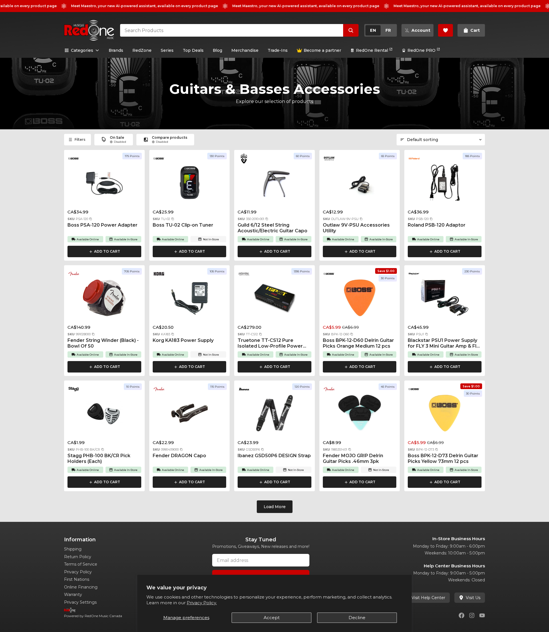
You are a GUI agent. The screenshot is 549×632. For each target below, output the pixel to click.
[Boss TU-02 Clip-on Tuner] (189, 184)
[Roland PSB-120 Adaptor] (445, 184)
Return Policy (77, 556)
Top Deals (193, 50)
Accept (272, 617)
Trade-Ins (278, 50)
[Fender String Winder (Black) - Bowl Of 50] (104, 299)
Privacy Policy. (202, 602)
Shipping (72, 549)
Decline (357, 617)
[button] (90, 218)
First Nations (76, 579)
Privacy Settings (80, 602)
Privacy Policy (78, 571)
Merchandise (244, 50)
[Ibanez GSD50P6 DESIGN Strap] (274, 414)
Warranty (73, 594)
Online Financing (81, 587)
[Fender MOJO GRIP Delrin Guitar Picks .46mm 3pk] (360, 414)
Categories (82, 50)
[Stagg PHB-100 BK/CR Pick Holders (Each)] (104, 414)
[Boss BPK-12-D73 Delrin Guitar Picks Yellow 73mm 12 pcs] (445, 414)
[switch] (380, 30)
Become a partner (322, 50)
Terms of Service (80, 564)
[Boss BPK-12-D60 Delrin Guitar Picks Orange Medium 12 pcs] (360, 299)
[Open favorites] (445, 30)
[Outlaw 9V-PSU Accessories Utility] (360, 184)
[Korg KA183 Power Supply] (189, 299)
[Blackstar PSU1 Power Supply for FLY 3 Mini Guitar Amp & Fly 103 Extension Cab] (445, 299)
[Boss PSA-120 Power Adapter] (104, 184)
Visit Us (473, 597)
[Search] (351, 30)
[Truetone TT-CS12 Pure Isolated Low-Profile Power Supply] (274, 299)
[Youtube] (482, 615)
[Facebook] (461, 615)
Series (167, 50)
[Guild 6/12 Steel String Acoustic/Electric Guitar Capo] (274, 184)
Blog (217, 50)
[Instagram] (472, 615)
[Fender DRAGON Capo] (189, 414)
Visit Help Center (428, 597)
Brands (116, 50)
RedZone (142, 50)
